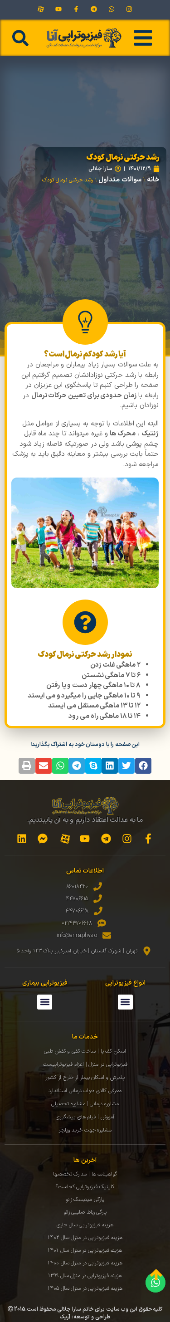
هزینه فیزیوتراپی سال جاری (85, 1225)
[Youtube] (58, 9)
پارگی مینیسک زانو (85, 1199)
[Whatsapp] (112, 9)
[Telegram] (94, 9)
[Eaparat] (40, 9)
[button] (20, 38)
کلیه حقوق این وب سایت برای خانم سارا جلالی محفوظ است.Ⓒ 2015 (85, 1309)
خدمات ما (85, 1037)
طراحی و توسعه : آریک (84, 1317)
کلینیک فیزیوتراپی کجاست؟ (85, 1187)
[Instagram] (129, 9)
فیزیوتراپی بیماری (45, 983)
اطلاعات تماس (85, 871)
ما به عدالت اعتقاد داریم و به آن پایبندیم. (85, 820)
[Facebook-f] (76, 9)
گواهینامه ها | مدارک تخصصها (85, 1174)
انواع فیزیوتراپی (125, 983)
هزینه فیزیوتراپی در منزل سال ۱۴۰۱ (85, 1250)
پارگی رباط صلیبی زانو (85, 1212)
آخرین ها (85, 1160)
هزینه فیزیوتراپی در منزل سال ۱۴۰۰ (85, 1263)
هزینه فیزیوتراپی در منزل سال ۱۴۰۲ (85, 1238)
